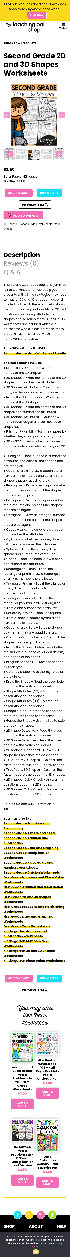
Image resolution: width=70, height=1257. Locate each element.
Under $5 (13, 224)
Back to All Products (21, 43)
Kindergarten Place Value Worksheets (34, 960)
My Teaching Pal (24, 27)
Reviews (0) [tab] (21, 264)
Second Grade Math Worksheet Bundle (35, 353)
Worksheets (45, 224)
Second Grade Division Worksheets (32, 872)
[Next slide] (62, 115)
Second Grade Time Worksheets (30, 833)
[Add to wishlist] (15, 1036)
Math (57, 224)
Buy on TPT (49, 193)
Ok (35, 1252)
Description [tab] (22, 255)
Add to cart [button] (22, 1104)
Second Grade (28, 224)
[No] (65, 1244)
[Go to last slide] (7, 115)
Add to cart (18, 193)
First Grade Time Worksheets (27, 926)
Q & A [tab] (12, 272)
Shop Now (36, 15)
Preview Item (33, 204)
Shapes (8, 228)
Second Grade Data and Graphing (31, 848)
